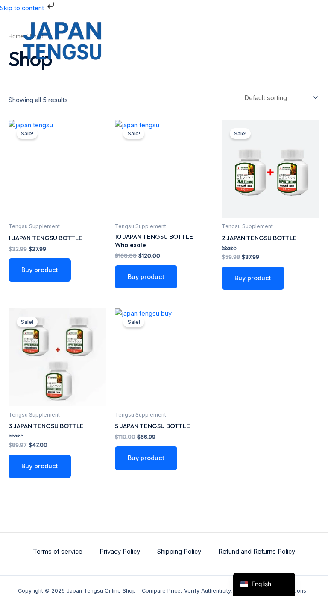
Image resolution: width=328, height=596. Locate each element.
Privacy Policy (120, 551)
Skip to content (23, 8)
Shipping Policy (179, 551)
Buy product (39, 270)
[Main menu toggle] (306, 41)
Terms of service (57, 551)
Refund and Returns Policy (256, 551)
